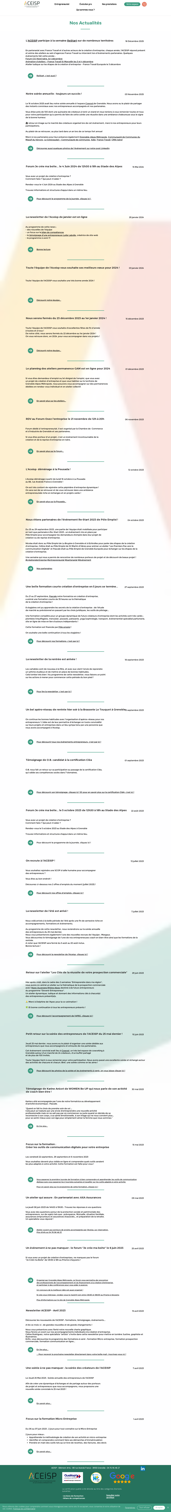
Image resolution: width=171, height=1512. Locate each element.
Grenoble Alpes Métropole (78, 1300)
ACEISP (33, 40)
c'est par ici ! (95, 742)
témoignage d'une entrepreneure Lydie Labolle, (52, 235)
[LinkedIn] (142, 1468)
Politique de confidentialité (24, 1509)
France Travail (103, 140)
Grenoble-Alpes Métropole (93, 137)
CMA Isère (117, 140)
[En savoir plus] (30, 75)
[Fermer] (167, 1508)
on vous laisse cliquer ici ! (113, 1071)
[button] (62, 4)
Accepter (159, 1508)
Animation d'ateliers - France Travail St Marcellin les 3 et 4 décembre (59, 61)
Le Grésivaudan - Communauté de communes (67, 140)
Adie (93, 140)
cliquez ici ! (93, 1187)
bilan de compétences (52, 232)
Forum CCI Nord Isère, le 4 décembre (44, 59)
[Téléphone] (144, 4)
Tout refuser (144, 1508)
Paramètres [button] (130, 1508)
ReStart (72, 40)
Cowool (89, 103)
